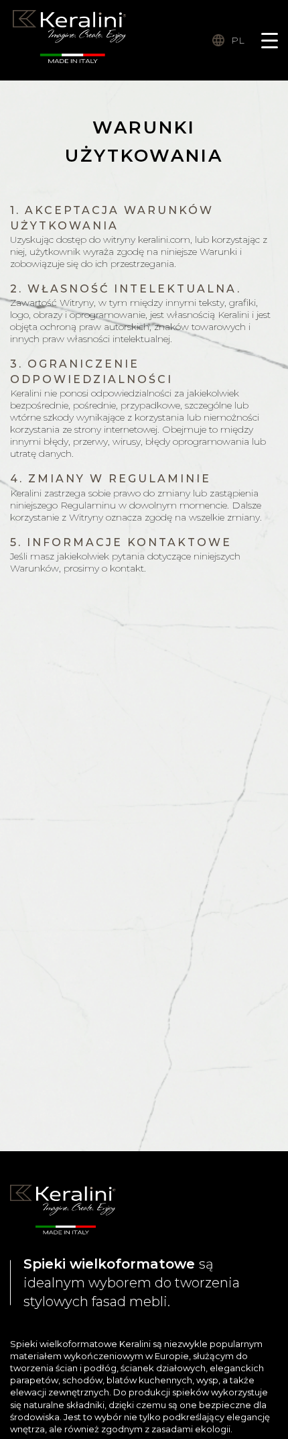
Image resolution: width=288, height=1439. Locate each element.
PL (237, 40)
